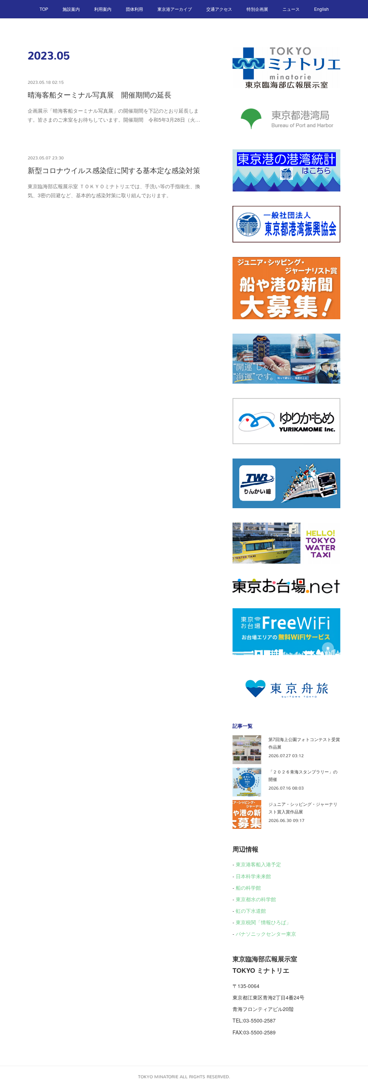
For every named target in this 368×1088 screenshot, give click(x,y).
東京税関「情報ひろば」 (263, 922)
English (321, 9)
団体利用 (134, 9)
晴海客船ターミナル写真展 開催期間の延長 (99, 95)
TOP (44, 9)
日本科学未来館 (253, 876)
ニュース (291, 9)
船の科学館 (248, 887)
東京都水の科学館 (256, 899)
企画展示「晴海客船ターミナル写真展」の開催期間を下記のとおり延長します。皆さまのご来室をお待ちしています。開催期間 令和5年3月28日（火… (114, 115)
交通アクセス (219, 9)
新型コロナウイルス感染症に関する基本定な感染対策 (114, 171)
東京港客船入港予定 (258, 864)
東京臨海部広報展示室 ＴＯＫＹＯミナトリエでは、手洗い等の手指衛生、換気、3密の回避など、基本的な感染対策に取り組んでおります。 (114, 190)
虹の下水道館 (251, 910)
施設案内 (71, 9)
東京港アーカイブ (174, 9)
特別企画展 (257, 9)
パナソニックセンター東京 (266, 933)
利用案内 (102, 9)
